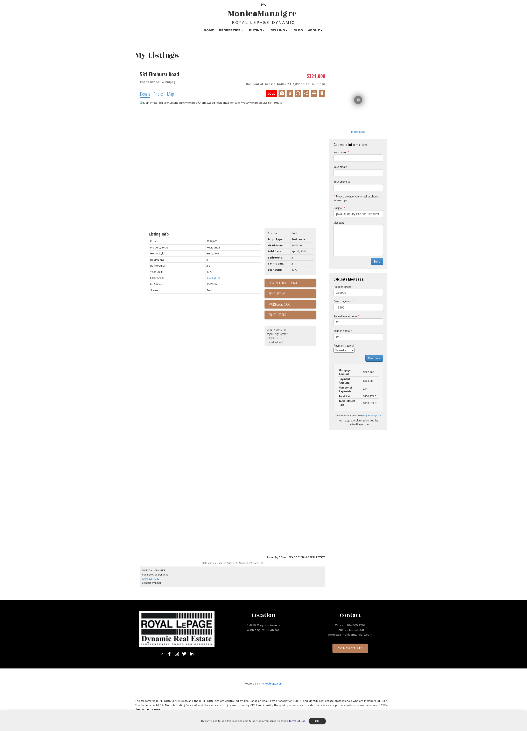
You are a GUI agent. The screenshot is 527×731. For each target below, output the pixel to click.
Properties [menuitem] (229, 30)
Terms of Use (297, 720)
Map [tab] (170, 94)
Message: (339, 222)
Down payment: (342, 301)
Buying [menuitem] (255, 30)
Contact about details (284, 282)
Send (376, 261)
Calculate (374, 358)
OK (317, 721)
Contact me (350, 648)
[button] (162, 654)
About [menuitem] (314, 30)
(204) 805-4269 (274, 338)
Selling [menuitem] (277, 30)
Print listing (277, 314)
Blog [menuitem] (298, 30)
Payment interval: (343, 345)
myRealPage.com (373, 415)
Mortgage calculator (292, 304)
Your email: (340, 167)
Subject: (338, 208)
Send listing (277, 293)
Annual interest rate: (345, 316)
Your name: (340, 152)
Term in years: (342, 331)
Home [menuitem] (209, 30)
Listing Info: (159, 234)
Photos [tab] (159, 94)
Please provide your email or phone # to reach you (356, 198)
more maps (358, 131)
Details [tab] (145, 94)
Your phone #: (341, 181)
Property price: (342, 287)
